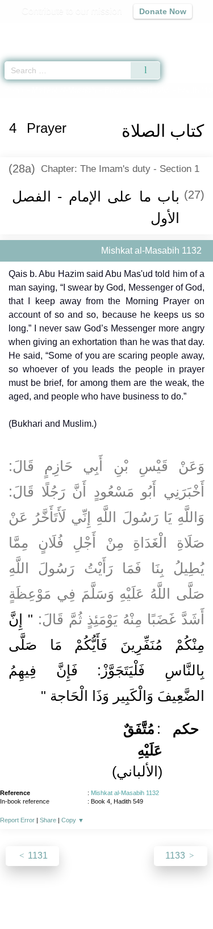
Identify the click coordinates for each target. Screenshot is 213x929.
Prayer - (137, 90)
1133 (176, 855)
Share (48, 820)
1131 (37, 855)
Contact (181, 896)
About (24, 896)
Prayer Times (134, 31)
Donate (107, 909)
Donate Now (162, 11)
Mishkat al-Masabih (64, 90)
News (54, 896)
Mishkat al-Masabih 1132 (125, 792)
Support (89, 896)
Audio (179, 31)
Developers (135, 896)
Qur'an (45, 31)
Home (13, 90)
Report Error (17, 820)
